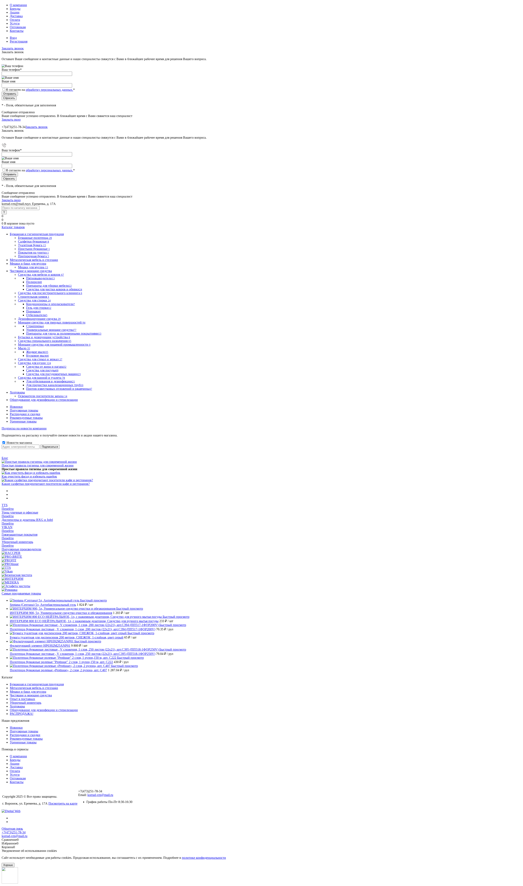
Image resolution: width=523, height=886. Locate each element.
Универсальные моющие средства (51, 330)
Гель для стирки (38, 307)
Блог (5, 458)
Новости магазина (19, 442)
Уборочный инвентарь (25, 702)
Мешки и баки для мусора (28, 691)
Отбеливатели (36, 315)
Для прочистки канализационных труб (54, 385)
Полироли (34, 282)
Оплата (15, 19)
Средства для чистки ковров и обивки (54, 289)
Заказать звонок (13, 48)
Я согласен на (40, 89)
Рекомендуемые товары (26, 417)
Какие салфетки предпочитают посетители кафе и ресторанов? (46, 484)
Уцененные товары (23, 421)
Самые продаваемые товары (21, 593)
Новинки (16, 406)
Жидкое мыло (37, 352)
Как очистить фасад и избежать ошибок (29, 476)
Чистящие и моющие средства (31, 695)
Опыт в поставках (22, 699)
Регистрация (18, 41)
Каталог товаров (13, 227)
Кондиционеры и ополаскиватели (50, 304)
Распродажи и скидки (25, 414)
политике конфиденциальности (204, 857)
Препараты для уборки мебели (49, 285)
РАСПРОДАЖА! (21, 713)
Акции (14, 12)
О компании (18, 5)
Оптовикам (18, 27)
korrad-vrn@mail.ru (100, 795)
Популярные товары (24, 410)
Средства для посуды (42, 370)
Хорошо (8, 865)
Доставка (16, 16)
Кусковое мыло (37, 355)
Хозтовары (17, 706)
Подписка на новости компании (24, 428)
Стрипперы (35, 326)
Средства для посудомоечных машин (53, 374)
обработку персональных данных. (49, 89)
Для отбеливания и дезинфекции (50, 381)
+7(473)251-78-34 (14, 832)
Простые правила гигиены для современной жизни (38, 465)
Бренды (15, 8)
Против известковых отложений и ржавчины (59, 388)
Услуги (15, 23)
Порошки (33, 311)
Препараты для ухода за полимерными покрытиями (63, 333)
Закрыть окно (11, 119)
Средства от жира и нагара (46, 366)
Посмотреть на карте (62, 803)
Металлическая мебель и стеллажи (34, 688)
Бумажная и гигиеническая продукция (37, 684)
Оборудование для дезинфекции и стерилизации (44, 710)
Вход (13, 37)
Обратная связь (12, 828)
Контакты (16, 31)
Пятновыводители (40, 278)
